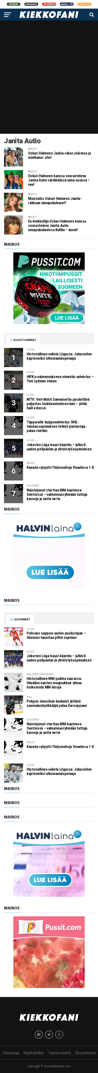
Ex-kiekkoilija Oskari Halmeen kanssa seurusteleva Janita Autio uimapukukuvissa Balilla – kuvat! (57, 225)
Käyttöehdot (34, 1053)
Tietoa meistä (59, 1053)
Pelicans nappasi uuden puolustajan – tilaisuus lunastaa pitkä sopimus (56, 635)
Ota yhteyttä (85, 1053)
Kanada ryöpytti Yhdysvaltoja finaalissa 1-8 (60, 467)
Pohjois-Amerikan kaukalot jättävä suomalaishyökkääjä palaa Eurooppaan (57, 703)
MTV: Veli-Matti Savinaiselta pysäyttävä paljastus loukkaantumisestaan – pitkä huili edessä (58, 403)
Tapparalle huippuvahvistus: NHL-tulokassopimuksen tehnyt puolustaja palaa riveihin (56, 426)
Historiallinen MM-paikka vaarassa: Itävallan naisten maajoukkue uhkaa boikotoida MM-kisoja (54, 682)
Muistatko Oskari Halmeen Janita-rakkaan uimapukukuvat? (54, 201)
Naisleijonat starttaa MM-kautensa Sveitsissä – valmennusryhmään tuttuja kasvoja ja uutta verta (57, 494)
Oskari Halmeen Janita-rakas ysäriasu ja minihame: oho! (59, 155)
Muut (32, 149)
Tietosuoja (10, 1053)
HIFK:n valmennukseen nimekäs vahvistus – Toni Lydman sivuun (60, 378)
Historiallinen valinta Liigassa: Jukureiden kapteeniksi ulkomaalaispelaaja (59, 356)
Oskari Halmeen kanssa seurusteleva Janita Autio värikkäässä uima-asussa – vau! (59, 180)
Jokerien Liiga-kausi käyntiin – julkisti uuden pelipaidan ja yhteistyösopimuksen (59, 447)
